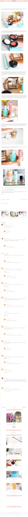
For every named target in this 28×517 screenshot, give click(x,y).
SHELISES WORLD (7, 330)
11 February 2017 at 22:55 (8, 231)
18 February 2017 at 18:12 (8, 348)
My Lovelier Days (6, 242)
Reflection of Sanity (8, 301)
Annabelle (5, 311)
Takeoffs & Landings (8, 257)
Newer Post (24, 407)
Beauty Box (5, 377)
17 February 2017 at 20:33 (8, 319)
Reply (26, 252)
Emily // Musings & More (7, 340)
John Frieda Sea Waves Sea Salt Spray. (6, 146)
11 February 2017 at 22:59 (8, 261)
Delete (26, 230)
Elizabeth (5, 252)
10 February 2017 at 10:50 (6, 268)
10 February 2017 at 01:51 (6, 238)
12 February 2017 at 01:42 (6, 369)
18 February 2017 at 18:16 (8, 362)
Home (14, 407)
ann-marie (5, 387)
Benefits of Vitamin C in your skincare (14, 490)
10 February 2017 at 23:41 (6, 297)
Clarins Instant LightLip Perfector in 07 (6, 95)
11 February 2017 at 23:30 (6, 341)
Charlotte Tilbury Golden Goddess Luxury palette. (7, 71)
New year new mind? (14, 444)
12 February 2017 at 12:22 (6, 378)
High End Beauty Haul (14, 467)
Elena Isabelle (6, 282)
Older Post (3, 407)
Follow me (4, 189)
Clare (5, 224)
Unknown (3, 199)
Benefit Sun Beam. (3, 123)
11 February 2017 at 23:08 (8, 290)
